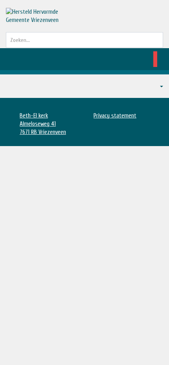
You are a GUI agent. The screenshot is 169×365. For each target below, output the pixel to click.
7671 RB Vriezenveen (43, 132)
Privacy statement (115, 115)
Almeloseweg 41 (38, 124)
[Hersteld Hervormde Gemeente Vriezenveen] (37, 16)
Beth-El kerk (34, 115)
